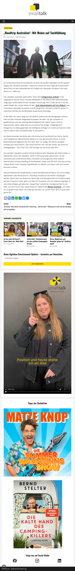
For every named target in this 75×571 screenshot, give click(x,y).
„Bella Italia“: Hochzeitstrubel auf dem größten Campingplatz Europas (37, 241)
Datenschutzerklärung (18, 569)
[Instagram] (37, 560)
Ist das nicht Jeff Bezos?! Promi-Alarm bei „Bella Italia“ (14, 240)
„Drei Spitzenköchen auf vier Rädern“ (50, 105)
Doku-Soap (8, 28)
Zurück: (20, 207)
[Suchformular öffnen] (72, 21)
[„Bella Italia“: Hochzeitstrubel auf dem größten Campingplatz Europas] (37, 229)
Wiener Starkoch (54, 187)
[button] (4, 21)
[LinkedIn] (59, 560)
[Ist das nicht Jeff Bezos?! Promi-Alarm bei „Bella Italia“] (14, 229)
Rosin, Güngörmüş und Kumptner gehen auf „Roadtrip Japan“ (60, 241)
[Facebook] (15, 560)
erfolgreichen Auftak (49, 97)
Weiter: (54, 205)
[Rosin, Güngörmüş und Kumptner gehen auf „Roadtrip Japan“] (60, 229)
